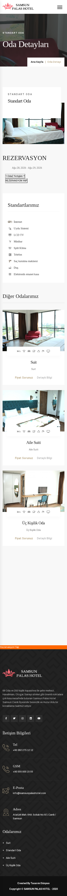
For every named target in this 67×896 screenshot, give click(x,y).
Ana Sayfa (37, 62)
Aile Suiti (33, 442)
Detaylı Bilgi (44, 377)
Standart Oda (13, 850)
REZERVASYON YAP (16, 180)
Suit (34, 362)
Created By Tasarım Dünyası (33, 883)
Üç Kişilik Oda (33, 523)
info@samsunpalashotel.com (29, 793)
